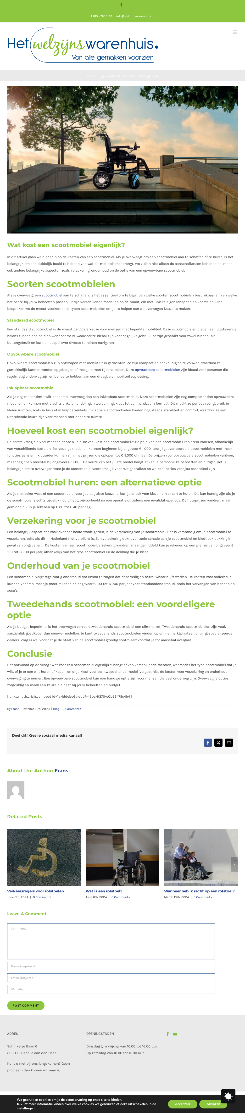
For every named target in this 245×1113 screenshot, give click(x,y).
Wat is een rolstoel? (25, 891)
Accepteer (182, 1104)
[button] (10, 864)
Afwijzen (213, 1104)
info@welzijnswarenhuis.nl (135, 16)
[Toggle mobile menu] (235, 32)
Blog (56, 709)
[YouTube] (175, 1034)
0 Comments (72, 709)
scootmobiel (52, 295)
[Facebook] (168, 1034)
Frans (15, 709)
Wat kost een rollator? (185, 891)
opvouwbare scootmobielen (157, 369)
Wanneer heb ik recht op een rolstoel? (121, 891)
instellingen (25, 1108)
